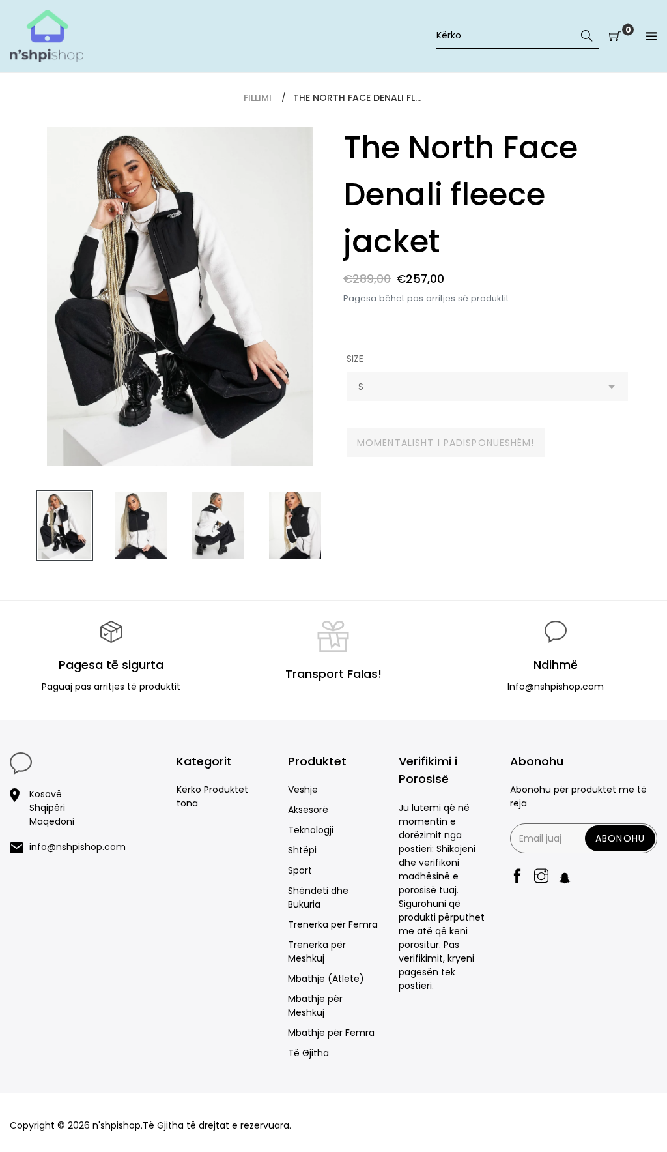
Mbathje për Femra (331, 1032)
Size (355, 358)
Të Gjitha (308, 1052)
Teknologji (311, 829)
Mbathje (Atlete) (326, 978)
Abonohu (620, 838)
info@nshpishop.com (77, 846)
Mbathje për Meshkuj (315, 1005)
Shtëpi (302, 850)
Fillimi (258, 97)
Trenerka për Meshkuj (317, 951)
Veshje (303, 789)
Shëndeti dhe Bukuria (318, 897)
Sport (300, 870)
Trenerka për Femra (333, 924)
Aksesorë (308, 809)
